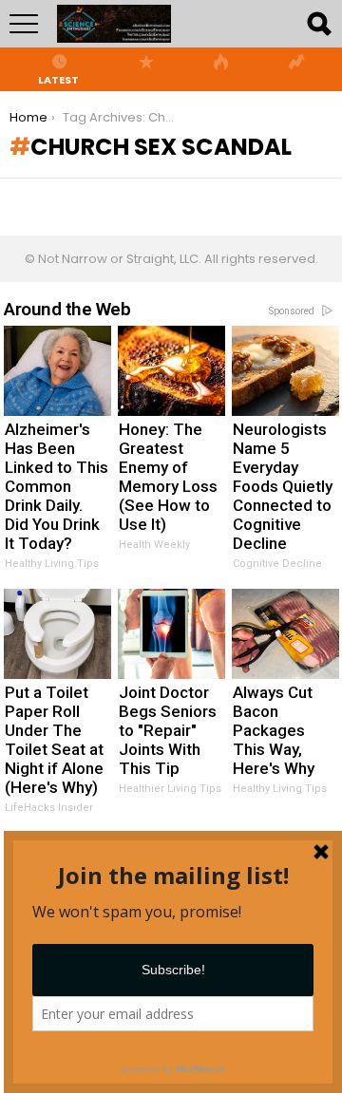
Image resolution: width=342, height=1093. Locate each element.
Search (318, 24)
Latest (58, 78)
